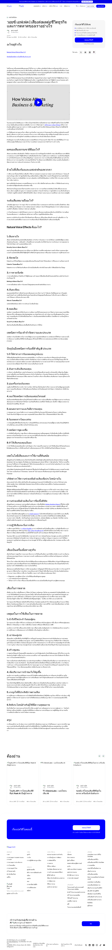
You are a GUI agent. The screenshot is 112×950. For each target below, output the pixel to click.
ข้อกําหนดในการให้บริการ (66, 945)
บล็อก (28, 875)
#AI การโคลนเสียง (32, 37)
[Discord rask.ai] (93, 945)
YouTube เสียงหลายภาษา (54, 869)
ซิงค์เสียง (90, 902)
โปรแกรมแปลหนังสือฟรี (74, 907)
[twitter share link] (81, 52)
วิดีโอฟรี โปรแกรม (72, 898)
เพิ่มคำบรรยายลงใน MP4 (94, 888)
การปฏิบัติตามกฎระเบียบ (34, 860)
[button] (37, 6)
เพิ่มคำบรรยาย (91, 871)
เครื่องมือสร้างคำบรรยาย (94, 896)
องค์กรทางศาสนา (52, 887)
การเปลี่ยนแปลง (31, 887)
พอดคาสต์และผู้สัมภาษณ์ (74, 863)
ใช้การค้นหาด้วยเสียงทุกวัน (35, 530)
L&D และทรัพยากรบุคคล (74, 869)
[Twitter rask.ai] (86, 945)
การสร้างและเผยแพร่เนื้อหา (55, 872)
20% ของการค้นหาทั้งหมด (52, 125)
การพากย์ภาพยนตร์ (73, 878)
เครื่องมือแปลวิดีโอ (92, 859)
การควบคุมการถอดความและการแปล (15, 858)
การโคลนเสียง (11, 865)
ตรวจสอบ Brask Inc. (12, 941)
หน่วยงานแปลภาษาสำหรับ (54, 854)
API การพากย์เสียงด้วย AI (34, 872)
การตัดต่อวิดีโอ (51, 860)
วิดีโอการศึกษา (51, 866)
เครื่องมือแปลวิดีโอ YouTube (95, 862)
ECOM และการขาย (73, 875)
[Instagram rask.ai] (97, 945)
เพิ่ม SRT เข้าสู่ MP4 (93, 891)
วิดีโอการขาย (51, 884)
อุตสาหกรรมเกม (72, 872)
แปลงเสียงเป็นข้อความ (93, 885)
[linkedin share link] (90, 52)
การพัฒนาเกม (51, 881)
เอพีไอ (8, 877)
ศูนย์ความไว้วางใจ (12, 893)
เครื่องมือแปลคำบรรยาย (94, 899)
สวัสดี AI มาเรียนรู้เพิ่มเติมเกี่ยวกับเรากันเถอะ (39, 945)
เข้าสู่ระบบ (82, 6)
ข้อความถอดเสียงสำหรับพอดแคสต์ (95, 878)
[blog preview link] (22, 783)
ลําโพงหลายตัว (11, 871)
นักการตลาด (71, 857)
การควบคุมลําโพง (12, 868)
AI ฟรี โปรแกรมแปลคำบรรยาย (76, 892)
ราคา (61, 6)
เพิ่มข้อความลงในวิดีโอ (94, 894)
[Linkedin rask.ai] (89, 945)
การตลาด (50, 863)
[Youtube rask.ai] (104, 945)
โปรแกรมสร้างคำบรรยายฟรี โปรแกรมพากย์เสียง (75, 888)
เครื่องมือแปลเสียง (92, 874)
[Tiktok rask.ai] (100, 945)
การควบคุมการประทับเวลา (14, 862)
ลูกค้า (28, 854)
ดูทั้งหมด (89, 905)
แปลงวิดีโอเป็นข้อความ (94, 868)
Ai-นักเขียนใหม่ (11, 874)
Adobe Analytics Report (52, 504)
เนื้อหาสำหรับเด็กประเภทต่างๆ (55, 878)
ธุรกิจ (68, 866)
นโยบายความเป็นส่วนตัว (52, 945)
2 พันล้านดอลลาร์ (34, 514)
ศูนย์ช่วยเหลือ (31, 869)
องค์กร (29, 878)
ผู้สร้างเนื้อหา (71, 860)
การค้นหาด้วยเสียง (26, 528)
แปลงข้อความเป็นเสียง (93, 882)
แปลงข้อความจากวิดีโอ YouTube (94, 855)
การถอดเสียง (91, 865)
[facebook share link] (85, 52)
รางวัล (29, 857)
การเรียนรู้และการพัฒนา (54, 857)
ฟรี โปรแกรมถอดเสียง (73, 895)
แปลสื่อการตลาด (72, 901)
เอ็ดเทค (69, 854)
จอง (28, 881)
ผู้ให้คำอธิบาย (51, 875)
